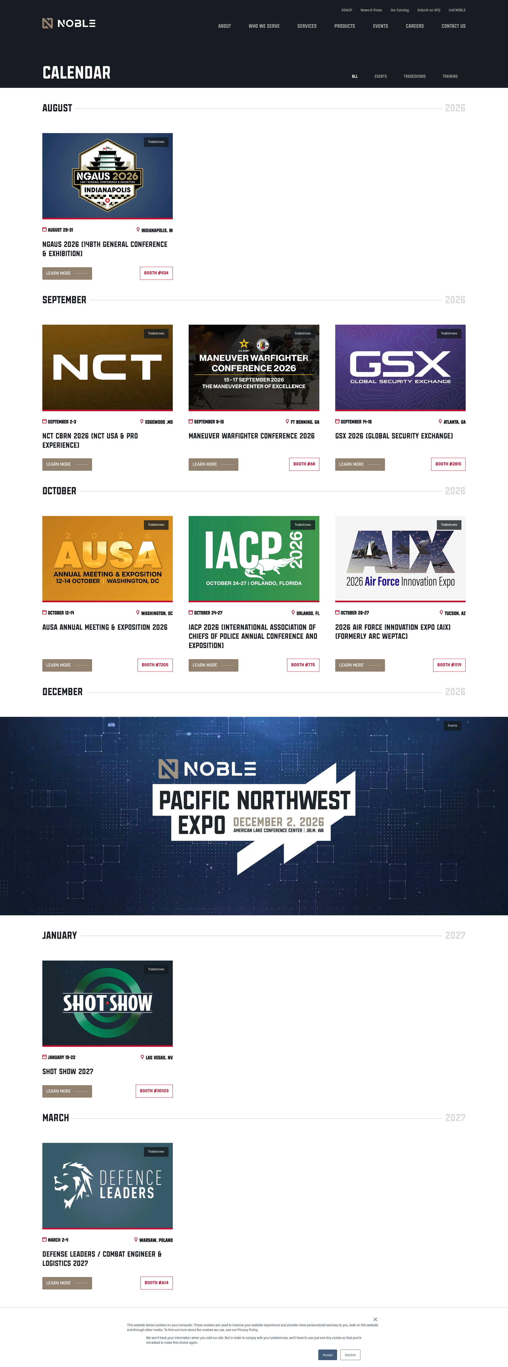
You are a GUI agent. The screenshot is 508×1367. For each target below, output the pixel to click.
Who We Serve (264, 26)
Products (344, 26)
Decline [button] (350, 1354)
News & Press (371, 10)
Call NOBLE (457, 10)
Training (450, 76)
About (224, 26)
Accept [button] (328, 1354)
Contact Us (454, 26)
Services (307, 26)
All (355, 76)
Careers (415, 26)
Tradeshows (415, 76)
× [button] (375, 1317)
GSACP (347, 10)
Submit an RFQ (429, 10)
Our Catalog (400, 10)
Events (380, 26)
